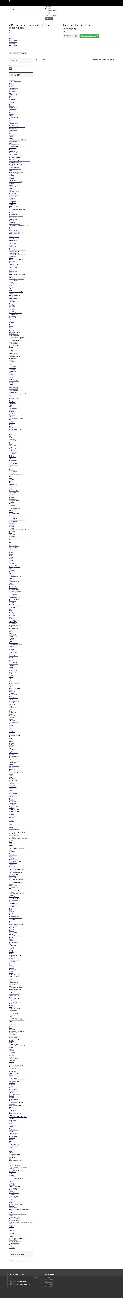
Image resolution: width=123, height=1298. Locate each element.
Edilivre (11, 1164)
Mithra (10, 395)
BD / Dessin (12, 131)
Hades (10, 696)
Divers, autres (12, 217)
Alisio (10, 825)
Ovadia (11, 1147)
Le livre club (12, 494)
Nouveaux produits (14, 40)
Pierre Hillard (12, 411)
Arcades (11, 1026)
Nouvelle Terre (12, 801)
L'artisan (11, 751)
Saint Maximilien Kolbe (15, 429)
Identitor (11, 360)
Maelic (10, 1042)
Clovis (10, 842)
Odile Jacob (12, 720)
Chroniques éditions (14, 546)
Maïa (10, 1159)
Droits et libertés (13, 571)
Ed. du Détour (12, 672)
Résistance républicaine (15, 989)
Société (11, 272)
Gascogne (11, 940)
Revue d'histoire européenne (16, 1235)
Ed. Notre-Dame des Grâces (16, 337)
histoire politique (13, 219)
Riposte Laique (13, 460)
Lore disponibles (13, 452)
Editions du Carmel (14, 620)
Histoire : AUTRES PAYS (15, 164)
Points (10, 544)
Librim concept (12, 499)
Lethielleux (11, 738)
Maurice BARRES (13, 201)
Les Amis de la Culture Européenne (18, 1117)
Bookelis (11, 740)
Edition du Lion (13, 471)
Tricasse (11, 1092)
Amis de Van (12, 510)
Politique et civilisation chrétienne (17, 250)
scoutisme (11, 183)
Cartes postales (13, 94)
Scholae (11, 1005)
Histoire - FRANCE (14, 152)
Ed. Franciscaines (13, 846)
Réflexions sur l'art (13, 128)
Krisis (10, 468)
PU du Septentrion (13, 660)
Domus (11, 884)
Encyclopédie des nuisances (16, 538)
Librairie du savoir (13, 1091)
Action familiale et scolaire (16, 292)
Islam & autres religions (15, 169)
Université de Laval (14, 916)
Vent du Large (12, 445)
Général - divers (13, 180)
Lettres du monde (13, 390)
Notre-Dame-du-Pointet (15, 1105)
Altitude (11, 908)
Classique (11, 106)
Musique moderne (13, 107)
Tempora (11, 1131)
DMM (10, 850)
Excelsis (11, 617)
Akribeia (11, 293)
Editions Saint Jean (14, 1039)
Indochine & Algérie (14, 144)
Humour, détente (13, 1189)
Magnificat (11, 557)
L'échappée (12, 534)
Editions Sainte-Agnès (14, 508)
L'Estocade (12, 901)
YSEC (10, 447)
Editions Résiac (13, 518)
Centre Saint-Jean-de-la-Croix (16, 882)
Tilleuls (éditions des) (14, 1176)
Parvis (10, 1109)
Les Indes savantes (14, 669)
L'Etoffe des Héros (13, 1146)
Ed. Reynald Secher (14, 589)
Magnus (11, 657)
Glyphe (11, 562)
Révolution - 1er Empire (15, 157)
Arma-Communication (14, 298)
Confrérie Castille (13, 1013)
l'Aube (10, 953)
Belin (10, 830)
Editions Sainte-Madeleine (15, 591)
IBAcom (11, 1139)
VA (9, 659)
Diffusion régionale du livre (16, 924)
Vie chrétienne (12, 243)
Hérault (11, 1128)
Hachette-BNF (12, 769)
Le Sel (10, 1007)
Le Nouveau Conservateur (15, 1238)
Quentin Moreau (13, 871)
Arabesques (12, 1104)
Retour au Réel (13, 1066)
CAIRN (10, 1173)
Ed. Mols (11, 675)
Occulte (11, 211)
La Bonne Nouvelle (14, 868)
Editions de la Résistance (15, 340)
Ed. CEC (11, 1149)
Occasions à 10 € (13, 206)
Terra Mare (11, 575)
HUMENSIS (12, 779)
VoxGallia (11, 1041)
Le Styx (11, 382)
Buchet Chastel (13, 670)
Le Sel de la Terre (13, 1196)
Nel (10, 400)
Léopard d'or (12, 502)
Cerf (10, 686)
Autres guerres (12, 148)
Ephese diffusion (13, 900)
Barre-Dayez (12, 305)
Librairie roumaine (13, 1073)
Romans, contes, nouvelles (16, 259)
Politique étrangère (14, 167)
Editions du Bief (13, 662)
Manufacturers (18, 1254)
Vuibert (11, 819)
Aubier (10, 979)
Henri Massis (12, 193)
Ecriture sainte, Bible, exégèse (17, 254)
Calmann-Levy (12, 727)
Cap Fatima (12, 1118)
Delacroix (11, 322)
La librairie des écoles (14, 811)
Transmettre (12, 614)
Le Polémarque (13, 932)
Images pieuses (13, 256)
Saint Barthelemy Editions (15, 1154)
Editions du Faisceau (14, 1036)
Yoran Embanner (13, 837)
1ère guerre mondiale (14, 141)
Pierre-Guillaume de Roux (15, 834)
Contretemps (12, 866)
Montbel (11, 685)
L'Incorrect (11, 1230)
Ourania (11, 845)
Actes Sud (11, 968)
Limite (10, 1223)
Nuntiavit (11, 612)
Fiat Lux (11, 796)
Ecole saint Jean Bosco (15, 999)
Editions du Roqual (14, 1170)
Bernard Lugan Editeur (14, 995)
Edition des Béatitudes (15, 990)
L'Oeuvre (11, 377)
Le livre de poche (13, 698)
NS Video (11, 584)
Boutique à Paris (13, 42)
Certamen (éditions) (14, 897)
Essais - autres (13, 267)
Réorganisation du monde (15, 1113)
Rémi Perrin (12, 423)
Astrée (10, 1049)
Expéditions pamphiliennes (16, 1102)
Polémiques (12, 415)
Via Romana (12, 851)
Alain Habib (12, 1083)
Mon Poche (12, 681)
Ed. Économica (13, 521)
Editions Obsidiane (14, 513)
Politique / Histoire (13, 117)
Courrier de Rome (13, 318)
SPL (10, 436)
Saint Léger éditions (14, 599)
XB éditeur (11, 906)
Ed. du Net (11, 1121)
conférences (12, 99)
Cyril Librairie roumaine (15, 1155)
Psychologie (12, 229)
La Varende (12, 198)
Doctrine (11, 245)
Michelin (11, 554)
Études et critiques (14, 264)
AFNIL (10, 1141)
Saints (10, 248)
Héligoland (11, 497)
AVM (10, 573)
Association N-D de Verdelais (16, 1031)
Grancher (11, 783)
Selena (10, 539)
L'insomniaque (12, 495)
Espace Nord (12, 492)
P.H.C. (10, 405)
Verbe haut (11, 931)
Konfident (11, 563)
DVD (10, 112)
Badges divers (12, 89)
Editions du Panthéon (14, 735)
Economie (11, 1183)
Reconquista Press (14, 994)
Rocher (11, 719)
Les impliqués (12, 371)
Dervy (10, 1123)
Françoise (11, 1233)
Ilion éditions (12, 732)
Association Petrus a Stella (16, 872)
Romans (11, 258)
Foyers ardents (13, 1133)
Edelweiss (11, 1054)
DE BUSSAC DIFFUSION (15, 1002)
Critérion (11, 550)
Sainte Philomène (13, 898)
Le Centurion (12, 864)
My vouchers (48, 1286)
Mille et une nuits (13, 753)
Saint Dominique (13, 919)
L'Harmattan (12, 369)
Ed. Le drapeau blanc (14, 890)
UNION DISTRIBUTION (15, 955)
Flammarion (12, 961)
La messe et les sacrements (16, 241)
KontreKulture (12, 366)
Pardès (11, 992)
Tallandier (11, 639)
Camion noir (12, 309)
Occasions (11, 188)
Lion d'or (11, 1021)
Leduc (10, 824)
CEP (10, 1076)
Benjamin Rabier (13, 178)
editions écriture (13, 484)
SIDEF (10, 487)
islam (10, 170)
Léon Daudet (12, 199)
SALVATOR (12, 843)
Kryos (10, 678)
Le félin (11, 950)
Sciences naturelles (14, 1188)
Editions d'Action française (16, 935)
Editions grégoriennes (14, 567)
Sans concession (13, 1089)
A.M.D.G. (11, 290)
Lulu (10, 986)
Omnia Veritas (12, 504)
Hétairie (11, 934)
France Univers (13, 463)
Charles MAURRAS (14, 191)
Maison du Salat (13, 392)
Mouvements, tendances (15, 162)
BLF (10, 476)
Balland (11, 651)
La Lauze (11, 1175)
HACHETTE (12, 691)
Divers (10, 97)
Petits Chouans (13, 1010)
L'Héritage (11, 1194)
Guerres (11, 138)
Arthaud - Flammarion (14, 960)
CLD (10, 654)
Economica (12, 1029)
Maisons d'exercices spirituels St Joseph (19, 394)
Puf (10, 419)
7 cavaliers (11, 895)
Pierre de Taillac (13, 547)
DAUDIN (11, 559)
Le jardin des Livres (14, 809)
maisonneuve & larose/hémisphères (18, 838)
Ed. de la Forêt (13, 1125)
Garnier (11, 641)
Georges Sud (12, 449)
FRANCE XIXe (13, 154)
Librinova (11, 764)
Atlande (11, 827)
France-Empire (12, 876)
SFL (10, 288)
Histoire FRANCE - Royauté (16, 156)
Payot (10, 981)
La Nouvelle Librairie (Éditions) (17, 1045)
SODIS (11, 626)
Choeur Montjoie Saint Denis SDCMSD (19, 529)
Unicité (10, 939)
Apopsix (11, 512)
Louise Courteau (13, 793)
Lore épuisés (12, 453)
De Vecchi (11, 455)
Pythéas (11, 421)
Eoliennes (11, 840)
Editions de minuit (13, 643)
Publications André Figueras (16, 418)
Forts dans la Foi (13, 351)
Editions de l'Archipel (14, 722)
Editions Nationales (14, 345)
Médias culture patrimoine (15, 918)
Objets (10, 110)
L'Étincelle (11, 1236)
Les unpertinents (13, 803)
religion (11, 115)
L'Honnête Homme (13, 903)
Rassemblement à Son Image (16, 848)
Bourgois (11, 673)
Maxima (11, 770)
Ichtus (10, 1112)
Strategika (11, 1062)
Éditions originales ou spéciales (17, 209)
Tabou (10, 1210)
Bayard (11, 733)
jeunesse (11, 114)
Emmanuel (11, 578)
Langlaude (11, 379)
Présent (11, 416)
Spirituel (11, 104)
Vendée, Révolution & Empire (16, 146)
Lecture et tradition (14, 1220)
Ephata (11, 767)
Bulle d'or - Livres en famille (16, 1065)
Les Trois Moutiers (14, 387)
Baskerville (12, 306)
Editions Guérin (13, 516)
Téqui (10, 583)
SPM (10, 373)
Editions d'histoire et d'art (15, 339)
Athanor (11, 774)
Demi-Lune (11, 798)
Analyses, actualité (14, 214)
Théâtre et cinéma (13, 123)
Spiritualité (11, 238)
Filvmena (11, 880)
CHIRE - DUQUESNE (14, 1008)
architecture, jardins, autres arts (17, 127)
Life (10, 609)
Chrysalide (11, 1096)
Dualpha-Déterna (13, 330)
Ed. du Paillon (12, 1084)
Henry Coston (12, 358)
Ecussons (11, 85)
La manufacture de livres (15, 644)
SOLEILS (11, 937)
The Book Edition (13, 1058)
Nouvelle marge (13, 1037)
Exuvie (10, 791)
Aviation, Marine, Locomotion (16, 279)
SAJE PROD (12, 586)
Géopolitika (12, 1060)
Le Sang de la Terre (14, 381)
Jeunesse (11, 102)
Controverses (12, 246)
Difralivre (11, 326)
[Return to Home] (10, 54)
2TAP (10, 1162)
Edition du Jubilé (13, 588)
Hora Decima (12, 601)
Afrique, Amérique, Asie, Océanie (17, 274)
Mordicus (11, 725)
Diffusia (11, 856)
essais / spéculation (14, 253)
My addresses (48, 1282)
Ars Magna (11, 525)
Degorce (11, 285)
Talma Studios (12, 762)
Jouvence (11, 814)
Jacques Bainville (13, 195)
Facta (10, 348)
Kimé (10, 541)
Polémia (11, 413)
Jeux (10, 93)
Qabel (10, 889)
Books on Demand (13, 656)
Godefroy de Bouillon (14, 356)
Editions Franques (13, 343)
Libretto (11, 677)
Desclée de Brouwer (14, 701)
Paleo (10, 1003)
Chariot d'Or (12, 785)
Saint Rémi (12, 428)
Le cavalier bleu (13, 648)
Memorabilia (12, 927)
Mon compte (12, 43)
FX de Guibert (12, 712)
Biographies (12, 159)
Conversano (12, 1034)
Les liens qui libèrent (14, 976)
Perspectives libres (14, 1207)
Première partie (13, 885)
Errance (11, 978)
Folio (10, 680)
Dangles (11, 782)
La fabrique (12, 536)
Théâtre (11, 269)
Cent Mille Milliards (14, 756)
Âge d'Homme (12, 368)
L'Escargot (11, 892)
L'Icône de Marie (13, 863)
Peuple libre (12, 607)
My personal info (49, 1284)
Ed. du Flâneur (12, 1110)
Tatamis (11, 560)
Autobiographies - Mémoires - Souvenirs (19, 161)
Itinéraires (11, 479)
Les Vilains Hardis (13, 389)
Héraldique (11, 125)
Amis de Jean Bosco (14, 295)
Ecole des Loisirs (13, 982)
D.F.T (10, 515)
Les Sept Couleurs (13, 385)
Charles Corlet (12, 1134)
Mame (10, 549)
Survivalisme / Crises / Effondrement (18, 225)
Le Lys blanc (12, 911)
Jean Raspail (12, 196)
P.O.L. (10, 406)
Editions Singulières (14, 491)
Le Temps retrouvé (14, 926)
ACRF (10, 997)
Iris (9, 363)
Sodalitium (11, 526)
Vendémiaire (12, 947)
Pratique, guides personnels (16, 232)
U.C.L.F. (11, 442)
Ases (10, 481)
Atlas (10, 478)
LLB (10, 466)
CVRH (10, 489)
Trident (10, 1016)
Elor (10, 1011)
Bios (10, 1023)
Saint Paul (11, 602)
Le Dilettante (12, 984)
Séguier (11, 944)
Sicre (10, 432)
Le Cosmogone (13, 1078)
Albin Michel (12, 704)
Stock (10, 724)
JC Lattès (11, 693)
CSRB (10, 910)
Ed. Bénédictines (13, 887)
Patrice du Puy (13, 1068)
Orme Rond (12, 402)
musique (11, 204)
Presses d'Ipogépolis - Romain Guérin (18, 1167)
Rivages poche (13, 969)
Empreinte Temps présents (16, 869)
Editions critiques (13, 1099)
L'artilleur (11, 699)
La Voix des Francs (14, 1243)
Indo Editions (12, 1071)
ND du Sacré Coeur (14, 398)
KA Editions (12, 804)
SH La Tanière (12, 615)
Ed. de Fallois (12, 707)
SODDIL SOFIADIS (14, 795)
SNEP (10, 434)
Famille (11, 136)
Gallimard (11, 633)
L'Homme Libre (13, 376)
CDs (10, 96)
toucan (10, 709)
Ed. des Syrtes (13, 945)
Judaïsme (11, 175)
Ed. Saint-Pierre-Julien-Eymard (17, 520)
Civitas (10, 921)
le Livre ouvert (12, 618)
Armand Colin (12, 703)
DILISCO (11, 808)
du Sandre (11, 948)
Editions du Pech (13, 594)
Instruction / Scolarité (14, 186)
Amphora (11, 1107)
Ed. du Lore (12, 450)
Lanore (10, 813)
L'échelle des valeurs (14, 1217)
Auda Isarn (11, 300)
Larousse (11, 717)
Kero (10, 728)
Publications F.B (13, 505)
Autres (10, 83)
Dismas (11, 327)
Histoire (11, 149)
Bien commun (12, 877)
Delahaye (11, 1055)
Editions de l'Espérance (15, 625)
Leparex (11, 384)
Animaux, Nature (13, 280)
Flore (10, 1070)
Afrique (11, 277)
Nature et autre (13, 230)
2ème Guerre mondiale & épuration (18, 140)
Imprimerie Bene (13, 361)
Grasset (11, 714)
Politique (11, 212)
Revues (11, 424)
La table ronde (12, 635)
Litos (10, 748)
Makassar (11, 1097)
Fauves (11, 374)
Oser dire (11, 800)
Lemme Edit (12, 570)
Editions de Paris (13, 623)
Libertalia (11, 952)
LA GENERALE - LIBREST (16, 772)
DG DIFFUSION (13, 780)
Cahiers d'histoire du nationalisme (17, 1214)
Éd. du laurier (12, 596)
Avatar (10, 303)
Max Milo (11, 817)
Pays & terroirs (13, 408)
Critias (10, 1063)
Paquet (11, 741)
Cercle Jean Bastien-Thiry (15, 313)
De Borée (11, 649)
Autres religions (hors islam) (16, 172)
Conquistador (12, 316)
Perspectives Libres (14, 766)
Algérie (10, 275)
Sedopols (11, 431)
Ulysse (10, 444)
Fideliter (11, 350)
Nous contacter (13, 45)
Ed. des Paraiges (13, 334)
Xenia (10, 533)
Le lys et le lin (12, 1157)
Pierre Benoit (12, 203)
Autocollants (12, 91)
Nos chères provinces (14, 332)
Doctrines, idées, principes (16, 216)
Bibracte (11, 1143)
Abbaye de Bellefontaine (15, 688)
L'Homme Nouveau (14, 581)
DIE (10, 324)
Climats (11, 971)
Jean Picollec (12, 816)
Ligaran (11, 667)
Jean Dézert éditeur (14, 1081)
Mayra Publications (14, 1033)
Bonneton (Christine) (14, 683)
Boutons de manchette (15, 81)
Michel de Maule (13, 646)
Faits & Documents (14, 1193)
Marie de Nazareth (13, 874)
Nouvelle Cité (12, 746)
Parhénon (11, 1086)
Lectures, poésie (13, 109)
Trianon (11, 1075)
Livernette (11, 1057)
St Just (11, 437)
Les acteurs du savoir (14, 597)
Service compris (13, 1136)
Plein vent (11, 754)
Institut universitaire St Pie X (16, 1020)
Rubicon (11, 483)
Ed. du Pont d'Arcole (14, 335)
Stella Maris (12, 439)
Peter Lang (11, 410)
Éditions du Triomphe (14, 593)
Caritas (11, 923)
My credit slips (49, 1279)
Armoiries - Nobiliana (14, 1186)
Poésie (10, 263)
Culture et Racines (13, 565)
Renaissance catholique (15, 861)
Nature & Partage (13, 806)
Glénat (10, 730)
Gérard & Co (12, 355)
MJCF (10, 397)
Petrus (10, 610)
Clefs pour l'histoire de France (16, 1079)
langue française (13, 266)
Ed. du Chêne (12, 1120)
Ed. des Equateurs (14, 956)
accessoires (12, 80)
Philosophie (12, 1185)
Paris (10, 235)
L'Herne (11, 973)
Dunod (10, 736)
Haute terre (12, 470)
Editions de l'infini (13, 486)
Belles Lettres (12, 531)
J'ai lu (10, 965)
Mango (10, 555)
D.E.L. (10, 321)
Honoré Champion (13, 465)
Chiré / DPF (12, 1015)
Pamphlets (11, 220)
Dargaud (11, 552)
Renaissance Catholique (15, 1219)
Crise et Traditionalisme (15, 251)
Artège (10, 706)
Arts (10, 122)
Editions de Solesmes (14, 605)
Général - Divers (13, 240)
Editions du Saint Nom (15, 342)
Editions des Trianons (14, 500)
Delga (10, 1151)
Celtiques (11, 311)
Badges (11, 86)
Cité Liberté (12, 1138)
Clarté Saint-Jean (13, 314)
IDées (10, 458)
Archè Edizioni (12, 284)
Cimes (10, 1028)
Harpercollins (12, 758)
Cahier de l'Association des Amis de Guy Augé (21, 1222)
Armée (10, 143)
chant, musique (13, 130)
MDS (10, 542)
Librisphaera (12, 1115)
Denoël (10, 631)
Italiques (11, 364)
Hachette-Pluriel (13, 715)
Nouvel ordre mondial (14, 1180)
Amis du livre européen (15, 296)
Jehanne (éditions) (13, 1044)
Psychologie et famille (14, 224)
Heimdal (11, 287)
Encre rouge (12, 1126)
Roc (10, 426)
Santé (10, 227)
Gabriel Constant (13, 353)
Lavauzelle (11, 777)
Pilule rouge (12, 1052)
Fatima (10, 120)
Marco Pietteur (12, 787)
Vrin (10, 507)
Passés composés (14, 829)
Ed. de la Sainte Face (14, 1144)
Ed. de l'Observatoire (14, 974)
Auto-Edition (12, 301)
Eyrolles (11, 690)
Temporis (11, 665)
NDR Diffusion (12, 1172)
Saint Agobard (12, 528)
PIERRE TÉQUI (13, 622)
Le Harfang (11, 1225)
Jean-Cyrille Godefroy (14, 835)
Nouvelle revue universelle (16, 1204)
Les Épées (11, 1227)
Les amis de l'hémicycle (15, 1241)
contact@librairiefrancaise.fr (23, 1284)
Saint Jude (11, 858)
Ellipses (11, 347)
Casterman (11, 963)
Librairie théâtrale (13, 1130)
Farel (10, 580)
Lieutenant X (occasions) (15, 182)
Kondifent (11, 1050)
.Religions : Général (14, 174)
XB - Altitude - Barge (14, 905)
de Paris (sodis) (13, 652)
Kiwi (10, 822)
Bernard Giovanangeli (14, 761)
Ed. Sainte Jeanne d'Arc (15, 1018)
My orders (47, 1277)
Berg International (13, 628)
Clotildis (11, 913)
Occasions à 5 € (13, 207)
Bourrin (11, 630)
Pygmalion (11, 966)
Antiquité (11, 165)
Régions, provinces (14, 233)
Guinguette (11, 101)
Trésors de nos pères (14, 1165)
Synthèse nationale (14, 440)
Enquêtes (11, 135)
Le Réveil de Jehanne (14, 1094)
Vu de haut (11, 1212)
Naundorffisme (12, 1088)
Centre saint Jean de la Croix (16, 893)
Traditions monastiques (15, 576)
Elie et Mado (12, 1024)
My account (49, 1274)
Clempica (11, 473)
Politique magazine (14, 1244)
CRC (10, 319)
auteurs (16, 53)
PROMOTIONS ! (13, 222)
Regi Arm (11, 929)
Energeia (11, 461)
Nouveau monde (13, 694)
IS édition (11, 745)
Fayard (10, 711)
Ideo (10, 759)
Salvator (11, 853)
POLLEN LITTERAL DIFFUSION (17, 832)
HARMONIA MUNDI (14, 942)
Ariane (10, 788)
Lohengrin (11, 1047)
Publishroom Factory (14, 1100)
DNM (10, 914)
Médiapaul (11, 638)
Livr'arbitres (12, 1152)
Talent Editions (13, 749)
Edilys (10, 1000)
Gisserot (11, 568)
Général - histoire (13, 151)
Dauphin (11, 958)
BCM (10, 308)
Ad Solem (11, 743)
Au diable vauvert (13, 664)
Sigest (10, 775)
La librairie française (14, 636)
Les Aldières (12, 523)
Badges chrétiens (13, 88)
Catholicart (11, 1168)
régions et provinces (14, 237)
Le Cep (11, 1215)
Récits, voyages (13, 271)
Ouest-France (12, 403)
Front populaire (13, 1240)
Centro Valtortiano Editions (16, 879)
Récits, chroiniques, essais (16, 1178)
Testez (10, 790)
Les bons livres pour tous (15, 474)
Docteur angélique (13, 859)
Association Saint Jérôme (15, 987)
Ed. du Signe (12, 457)
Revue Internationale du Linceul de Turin (19, 1209)
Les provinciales (13, 855)
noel (10, 1181)
